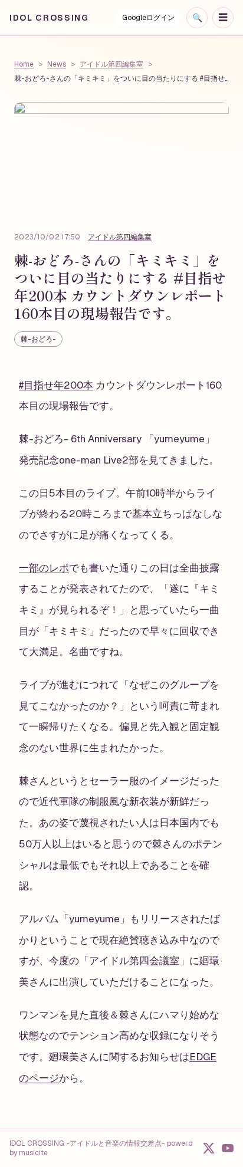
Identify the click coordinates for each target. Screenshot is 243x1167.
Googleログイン (148, 17)
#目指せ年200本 (56, 385)
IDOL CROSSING (49, 17)
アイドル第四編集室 (111, 64)
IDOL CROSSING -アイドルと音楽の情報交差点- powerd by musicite (101, 1148)
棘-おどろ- (38, 339)
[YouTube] (228, 1148)
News (56, 64)
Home (24, 64)
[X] (209, 1148)
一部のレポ (44, 567)
